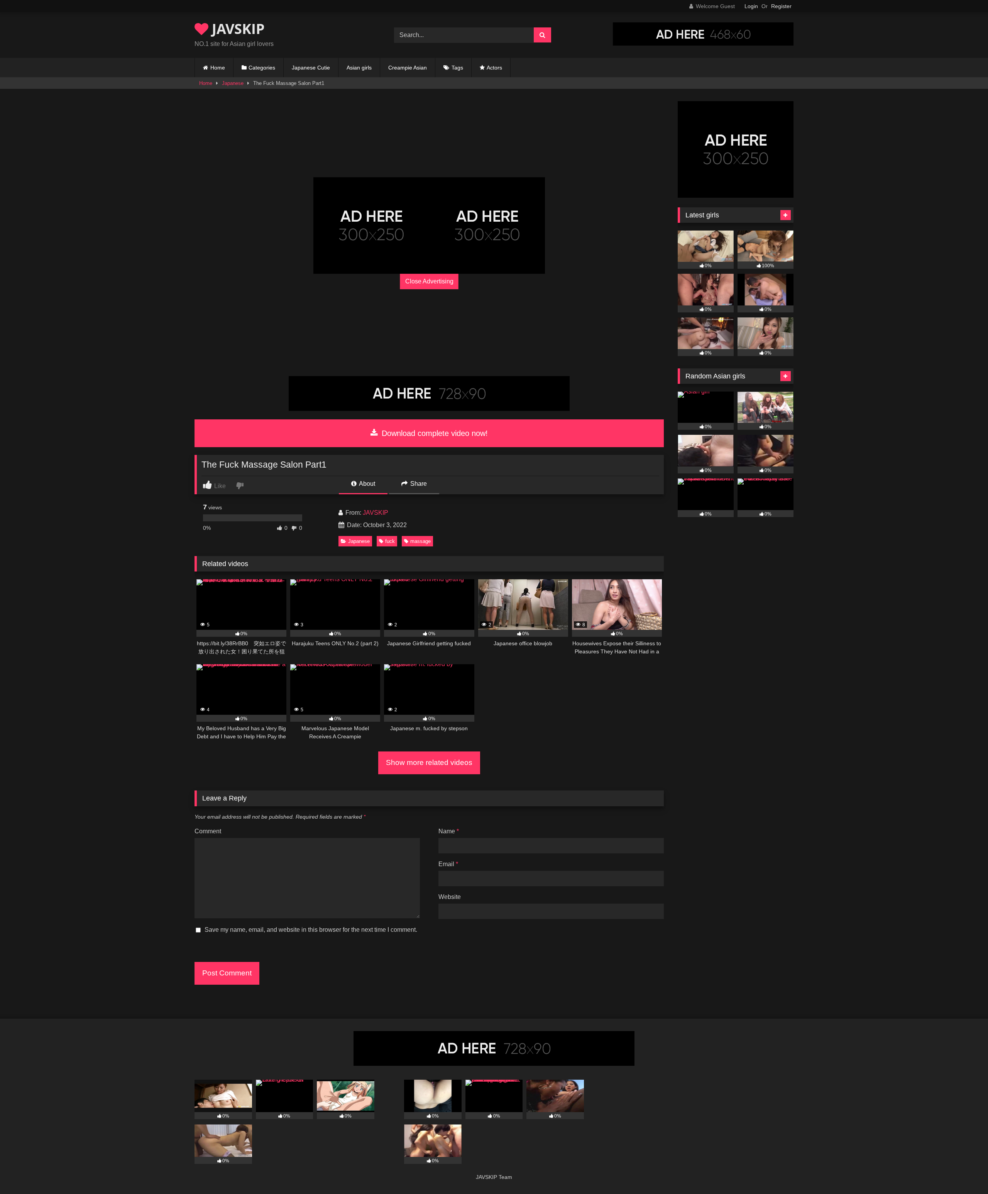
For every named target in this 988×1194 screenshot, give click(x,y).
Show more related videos (429, 762)
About (366, 483)
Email (448, 864)
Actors (494, 67)
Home (217, 67)
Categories (262, 67)
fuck (390, 541)
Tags (457, 67)
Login (751, 6)
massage (420, 541)
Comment (208, 831)
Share (418, 483)
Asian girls (359, 67)
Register (781, 6)
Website (449, 897)
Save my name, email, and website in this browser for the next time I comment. (311, 929)
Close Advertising (429, 281)
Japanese (233, 83)
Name (448, 831)
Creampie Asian (407, 67)
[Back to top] (964, 1171)
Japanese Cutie (311, 67)
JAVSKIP (236, 28)
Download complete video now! (433, 433)
